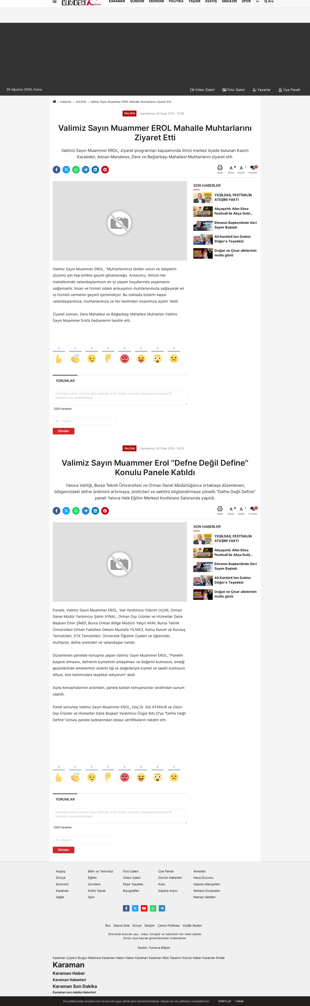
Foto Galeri (235, 90)
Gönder (63, 431)
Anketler (199, 871)
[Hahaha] (141, 352)
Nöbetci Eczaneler (206, 891)
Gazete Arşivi (167, 891)
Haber (129, 958)
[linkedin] (95, 169)
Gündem (94, 884)
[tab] (65, 381)
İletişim (150, 926)
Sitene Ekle (121, 926)
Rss (108, 926)
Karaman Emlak (213, 958)
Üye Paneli (291, 90)
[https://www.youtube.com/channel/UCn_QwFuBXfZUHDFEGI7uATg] (144, 908)
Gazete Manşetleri (206, 884)
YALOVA (80, 101)
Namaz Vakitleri (204, 897)
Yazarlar (263, 90)
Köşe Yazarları (133, 884)
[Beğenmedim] (108, 352)
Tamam (239, 1001)
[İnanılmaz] (157, 352)
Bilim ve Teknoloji (100, 871)
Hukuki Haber (192, 958)
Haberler (65, 101)
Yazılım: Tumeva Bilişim (153, 948)
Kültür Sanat (96, 891)
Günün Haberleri (170, 878)
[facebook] (56, 169)
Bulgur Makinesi (89, 958)
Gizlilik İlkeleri (192, 926)
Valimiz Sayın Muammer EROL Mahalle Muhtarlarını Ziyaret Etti (130, 101)
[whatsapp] (76, 169)
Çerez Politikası (169, 926)
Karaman (62, 891)
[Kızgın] (125, 352)
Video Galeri (204, 90)
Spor (91, 897)
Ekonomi (62, 884)
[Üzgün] (174, 352)
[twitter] (66, 169)
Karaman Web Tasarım (165, 958)
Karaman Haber (113, 958)
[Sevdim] (92, 352)
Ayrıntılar (224, 1001)
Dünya (60, 878)
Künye (137, 926)
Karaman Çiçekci (65, 958)
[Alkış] (75, 352)
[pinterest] (105, 169)
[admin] (162, 908)
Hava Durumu (203, 878)
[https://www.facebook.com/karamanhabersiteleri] (126, 908)
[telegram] (85, 169)
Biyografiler (131, 891)
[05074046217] (153, 908)
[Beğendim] (59, 352)
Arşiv (161, 884)
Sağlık (60, 897)
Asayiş (60, 871)
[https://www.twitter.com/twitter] (135, 908)
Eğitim (92, 878)
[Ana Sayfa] (54, 101)
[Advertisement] (155, 52)
